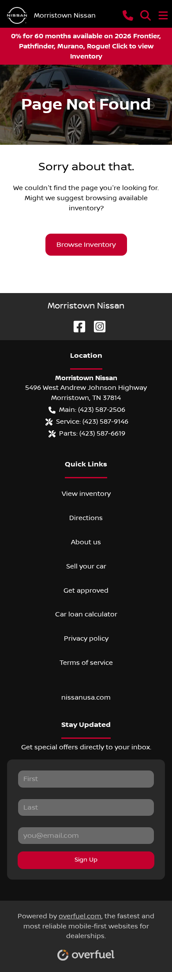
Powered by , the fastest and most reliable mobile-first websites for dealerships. (86, 926)
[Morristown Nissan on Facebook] (76, 326)
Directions (86, 518)
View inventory (86, 494)
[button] (128, 15)
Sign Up (86, 859)
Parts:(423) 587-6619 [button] (92, 433)
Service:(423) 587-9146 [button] (92, 421)
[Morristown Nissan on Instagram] (96, 326)
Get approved (86, 590)
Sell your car (86, 566)
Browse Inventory (86, 245)
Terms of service (86, 663)
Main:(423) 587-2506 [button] (92, 410)
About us (86, 542)
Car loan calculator (86, 614)
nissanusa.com (86, 697)
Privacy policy (86, 638)
